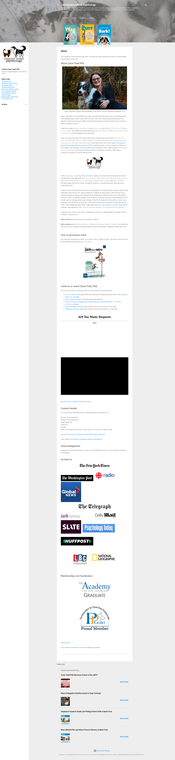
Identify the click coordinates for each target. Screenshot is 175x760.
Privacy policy (65, 643)
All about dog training (9, 83)
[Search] (146, 5)
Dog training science (9, 93)
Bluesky (89, 439)
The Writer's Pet (7, 99)
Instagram (83, 439)
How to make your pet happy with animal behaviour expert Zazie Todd (88, 302)
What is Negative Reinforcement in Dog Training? (81, 693)
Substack (99, 439)
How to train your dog (72, 299)
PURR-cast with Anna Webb (74, 309)
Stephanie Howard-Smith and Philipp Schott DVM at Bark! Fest (86, 711)
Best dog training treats (10, 89)
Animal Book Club (89, 148)
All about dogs (7, 85)
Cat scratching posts (9, 91)
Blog (74, 18)
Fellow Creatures (87, 176)
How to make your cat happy (74, 294)
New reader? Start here (10, 97)
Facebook (75, 439)
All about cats (6, 81)
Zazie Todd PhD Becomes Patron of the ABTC (79, 675)
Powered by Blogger (103, 751)
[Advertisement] (140, 55)
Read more (124, 682)
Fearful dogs (6, 95)
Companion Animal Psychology (79, 4)
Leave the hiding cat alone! (74, 307)
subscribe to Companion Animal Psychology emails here (86, 434)
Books (65, 18)
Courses (82, 18)
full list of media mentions (75, 402)
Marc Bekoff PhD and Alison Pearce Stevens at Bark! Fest (84, 730)
